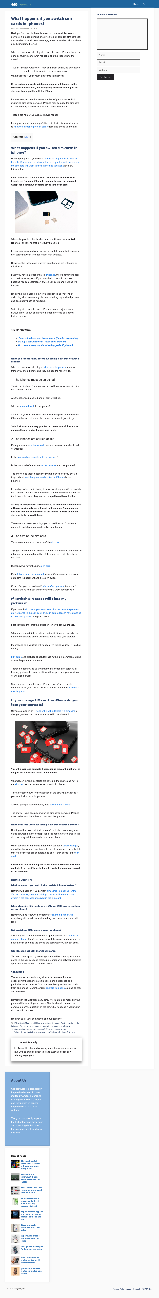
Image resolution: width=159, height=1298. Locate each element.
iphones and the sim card (30, 574)
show (27, 137)
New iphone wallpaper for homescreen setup (32, 1248)
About (128, 1289)
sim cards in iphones (55, 367)
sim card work (27, 406)
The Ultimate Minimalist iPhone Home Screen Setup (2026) (30, 1178)
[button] (144, 4)
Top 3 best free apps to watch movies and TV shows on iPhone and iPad (32, 1215)
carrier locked (36, 445)
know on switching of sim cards (31, 126)
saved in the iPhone (60, 804)
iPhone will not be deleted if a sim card (54, 711)
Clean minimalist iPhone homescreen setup (30, 1227)
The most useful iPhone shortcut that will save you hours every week (31, 1165)
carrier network (48, 465)
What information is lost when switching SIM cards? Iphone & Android (45, 1032)
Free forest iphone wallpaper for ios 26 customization (30, 1260)
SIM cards (16, 656)
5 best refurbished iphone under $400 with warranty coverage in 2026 (30, 1202)
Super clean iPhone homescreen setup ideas (30, 1238)
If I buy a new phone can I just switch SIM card (42, 341)
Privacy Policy (119, 1289)
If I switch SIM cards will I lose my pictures (32, 1023)
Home (136, 4)
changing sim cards (62, 914)
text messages (70, 845)
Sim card (56, 1023)
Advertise (147, 1288)
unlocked (50, 274)
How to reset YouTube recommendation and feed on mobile (31, 1190)
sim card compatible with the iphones (37, 457)
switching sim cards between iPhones (45, 477)
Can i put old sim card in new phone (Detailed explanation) (48, 338)
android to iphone (55, 987)
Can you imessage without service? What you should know (40, 1029)
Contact (136, 1289)
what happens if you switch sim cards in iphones (48, 1026)
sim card (55, 542)
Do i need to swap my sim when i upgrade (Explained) (45, 345)
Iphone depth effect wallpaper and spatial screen (31, 1271)
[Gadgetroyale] (21, 4)
